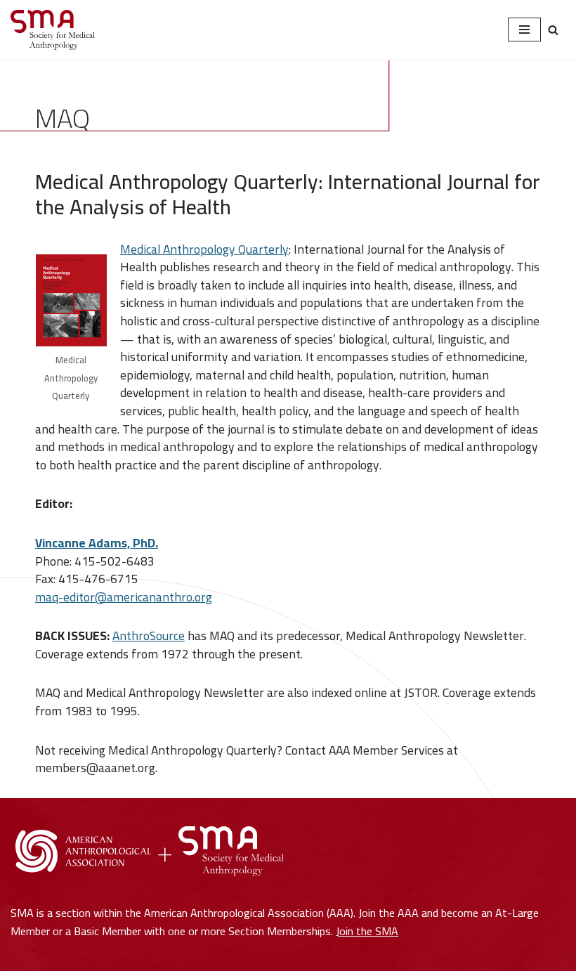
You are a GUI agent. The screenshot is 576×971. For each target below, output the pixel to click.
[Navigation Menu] (524, 29)
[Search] (553, 30)
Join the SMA (367, 930)
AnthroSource (148, 635)
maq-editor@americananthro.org (123, 596)
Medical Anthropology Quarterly (204, 249)
